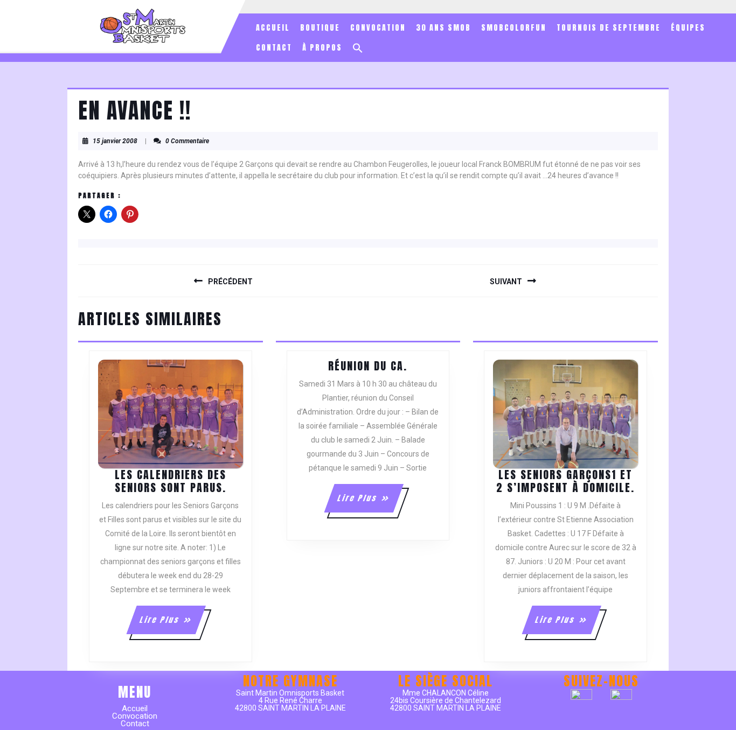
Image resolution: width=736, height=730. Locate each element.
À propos (322, 47)
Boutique (320, 27)
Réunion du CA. (367, 365)
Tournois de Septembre (609, 27)
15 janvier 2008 (115, 141)
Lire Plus (172, 624)
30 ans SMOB (443, 27)
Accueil (273, 27)
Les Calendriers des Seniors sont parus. (170, 481)
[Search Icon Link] (357, 48)
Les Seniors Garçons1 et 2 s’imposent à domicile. (565, 481)
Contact (274, 47)
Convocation (378, 27)
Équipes (688, 27)
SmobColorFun (513, 27)
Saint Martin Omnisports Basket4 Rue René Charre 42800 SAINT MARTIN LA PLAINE (290, 700)
